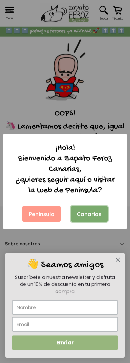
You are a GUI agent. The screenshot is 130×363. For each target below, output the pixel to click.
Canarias (89, 213)
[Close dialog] (118, 259)
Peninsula (42, 213)
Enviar (65, 342)
